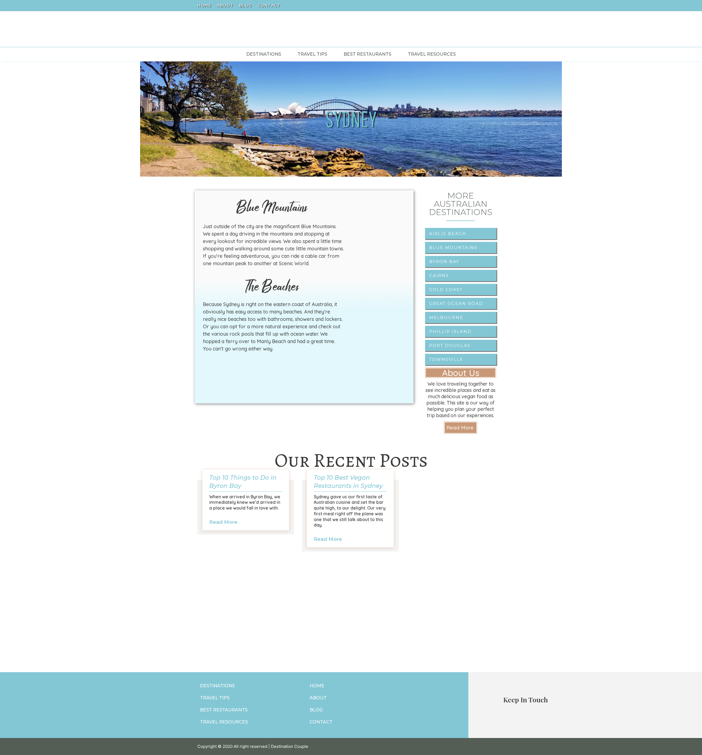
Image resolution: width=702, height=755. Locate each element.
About (225, 5)
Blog (245, 5)
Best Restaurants (367, 54)
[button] (460, 427)
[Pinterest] (503, 5)
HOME (317, 685)
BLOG (316, 709)
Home (204, 5)
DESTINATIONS (217, 685)
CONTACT (321, 722)
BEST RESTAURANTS (224, 709)
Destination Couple (289, 746)
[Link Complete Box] (245, 507)
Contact (269, 5)
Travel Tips (312, 54)
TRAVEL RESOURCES (224, 722)
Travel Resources (432, 54)
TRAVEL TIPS (215, 697)
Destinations (263, 54)
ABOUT (318, 697)
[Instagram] (493, 5)
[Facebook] (484, 5)
